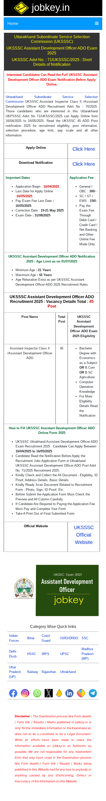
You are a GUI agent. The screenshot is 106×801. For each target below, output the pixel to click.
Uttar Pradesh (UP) (15, 672)
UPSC (64, 654)
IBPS (45, 654)
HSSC (31, 654)
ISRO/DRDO (69, 638)
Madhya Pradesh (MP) (87, 653)
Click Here (83, 149)
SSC (85, 638)
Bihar (31, 638)
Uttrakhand (68, 672)
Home (12, 23)
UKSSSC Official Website (84, 535)
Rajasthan (49, 672)
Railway (32, 672)
